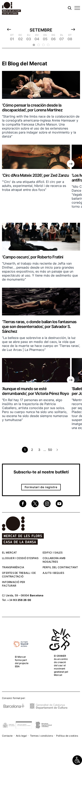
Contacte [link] (7, 735)
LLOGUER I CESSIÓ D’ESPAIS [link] (20, 558)
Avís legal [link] (21, 735)
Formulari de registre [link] (41, 487)
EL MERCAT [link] (9, 552)
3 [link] (39, 450)
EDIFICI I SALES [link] (53, 552)
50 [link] (50, 450)
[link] (77, 760)
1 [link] (25, 450)
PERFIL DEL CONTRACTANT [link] (60, 567)
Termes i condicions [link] (41, 735)
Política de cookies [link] (67, 735)
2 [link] (32, 450)
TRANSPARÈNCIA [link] (13, 567)
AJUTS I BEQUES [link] (53, 572)
